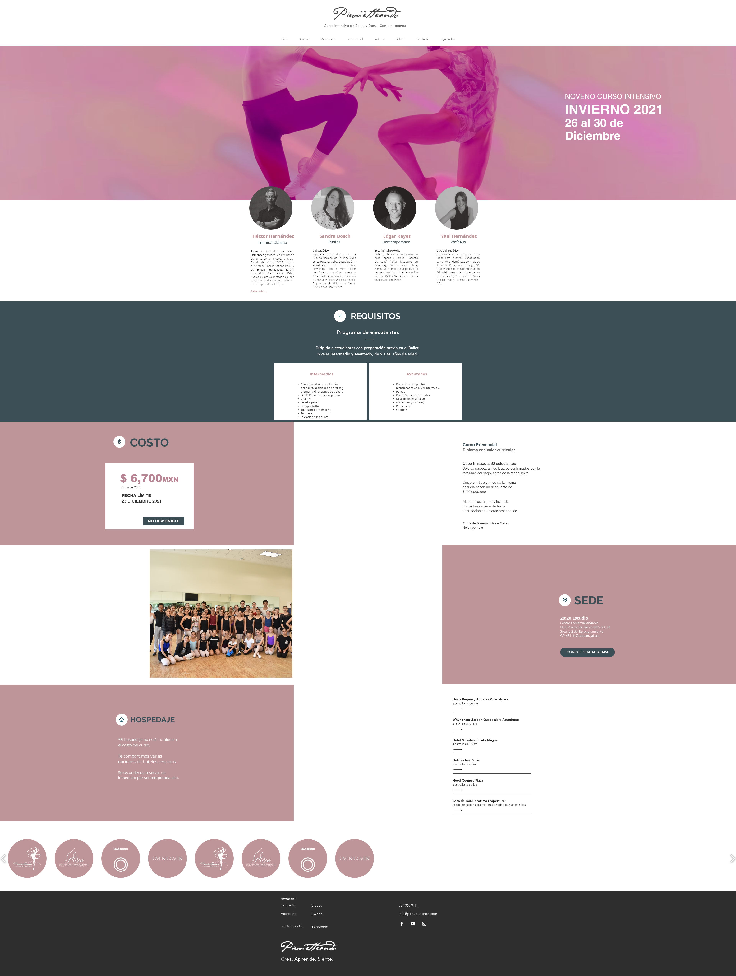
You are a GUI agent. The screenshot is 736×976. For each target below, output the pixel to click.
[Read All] (459, 709)
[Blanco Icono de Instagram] (424, 924)
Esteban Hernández (269, 269)
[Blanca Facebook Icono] (401, 924)
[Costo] (119, 442)
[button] (304, 39)
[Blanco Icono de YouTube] (413, 924)
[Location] (340, 316)
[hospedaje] (122, 720)
